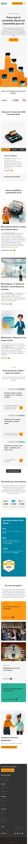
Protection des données (18, 839)
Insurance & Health (5, 787)
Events (2, 816)
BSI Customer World (6, 775)
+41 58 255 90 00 (17, 826)
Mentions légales (8, 839)
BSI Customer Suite (5, 779)
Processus (14, 149)
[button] (13, 40)
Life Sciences (3, 793)
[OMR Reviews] (9, 565)
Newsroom (3, 804)
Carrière (3, 802)
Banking (2, 785)
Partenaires (3, 812)
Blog (2, 814)
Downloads (3, 822)
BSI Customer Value (5, 777)
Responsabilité (4, 800)
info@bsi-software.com (19, 828)
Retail (2, 789)
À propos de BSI (4, 798)
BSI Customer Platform (6, 780)
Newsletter (3, 818)
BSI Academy (4, 820)
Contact (3, 805)
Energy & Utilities (4, 791)
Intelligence (5, 149)
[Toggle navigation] (24, 3)
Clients (2, 810)
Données (22, 149)
